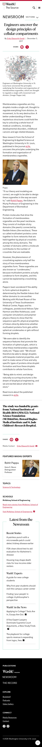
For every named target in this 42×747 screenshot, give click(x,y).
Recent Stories (13, 533)
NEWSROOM (13, 17)
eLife (28, 147)
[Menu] (39, 5)
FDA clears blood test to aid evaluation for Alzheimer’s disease (19, 552)
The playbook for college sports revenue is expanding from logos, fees (19, 637)
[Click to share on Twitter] (27, 47)
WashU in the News (16, 607)
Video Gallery (8, 704)
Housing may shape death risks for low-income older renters (18, 563)
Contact (6, 721)
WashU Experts (14, 573)
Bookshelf (7, 697)
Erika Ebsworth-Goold (16, 39)
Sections (30, 17)
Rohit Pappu (17, 201)
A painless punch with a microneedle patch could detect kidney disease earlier (19, 540)
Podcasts (6, 700)
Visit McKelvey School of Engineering (17, 512)
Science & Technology (11, 487)
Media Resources (10, 718)
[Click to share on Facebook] (22, 47)
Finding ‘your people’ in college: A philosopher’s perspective (17, 597)
